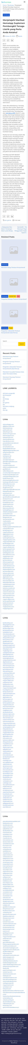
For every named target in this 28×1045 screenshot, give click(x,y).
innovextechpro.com (9, 545)
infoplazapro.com (8, 558)
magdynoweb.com (8, 704)
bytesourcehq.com (8, 656)
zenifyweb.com (7, 938)
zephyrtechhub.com (8, 792)
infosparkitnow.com (8, 638)
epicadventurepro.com (9, 914)
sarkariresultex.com (8, 452)
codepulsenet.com (8, 731)
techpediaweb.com (8, 551)
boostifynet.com (7, 868)
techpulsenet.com (8, 691)
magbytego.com (7, 651)
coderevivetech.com (9, 592)
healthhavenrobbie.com (9, 946)
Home (4, 5)
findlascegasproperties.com (11, 944)
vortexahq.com (7, 849)
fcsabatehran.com (8, 502)
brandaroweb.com (8, 805)
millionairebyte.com (8, 1003)
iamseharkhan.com (8, 446)
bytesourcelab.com (8, 740)
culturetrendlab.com (9, 925)
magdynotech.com (8, 732)
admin (20, 36)
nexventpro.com (7, 869)
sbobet (24, 1020)
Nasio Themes (13, 1041)
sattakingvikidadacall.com (10, 961)
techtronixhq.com (8, 623)
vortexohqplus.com (8, 886)
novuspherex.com (8, 860)
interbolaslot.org (7, 428)
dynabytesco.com (8, 899)
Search (5, 341)
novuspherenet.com (8, 784)
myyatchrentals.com (9, 465)
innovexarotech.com (9, 595)
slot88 (25, 1028)
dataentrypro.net (7, 432)
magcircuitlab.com (8, 680)
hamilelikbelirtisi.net (8, 890)
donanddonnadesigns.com (10, 948)
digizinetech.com (7, 577)
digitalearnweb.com (8, 426)
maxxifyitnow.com (8, 744)
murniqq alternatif (12, 1026)
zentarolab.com (7, 797)
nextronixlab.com (8, 751)
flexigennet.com (7, 517)
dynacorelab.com (8, 842)
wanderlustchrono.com (9, 923)
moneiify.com (6, 463)
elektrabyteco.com (8, 686)
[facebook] (4, 40)
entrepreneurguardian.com (10, 966)
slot (17, 1020)
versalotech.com (7, 892)
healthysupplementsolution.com (12, 526)
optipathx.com (7, 749)
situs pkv (12, 1020)
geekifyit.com (6, 469)
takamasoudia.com (8, 508)
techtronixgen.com (8, 543)
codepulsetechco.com (9, 660)
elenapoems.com (8, 499)
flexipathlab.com (7, 777)
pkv (4, 397)
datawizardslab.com (8, 903)
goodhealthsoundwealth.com (11, 497)
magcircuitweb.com (8, 547)
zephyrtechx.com (8, 871)
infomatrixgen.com (8, 579)
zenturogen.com (7, 768)
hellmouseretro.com (9, 500)
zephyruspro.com (8, 747)
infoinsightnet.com (8, 654)
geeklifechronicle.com (9, 907)
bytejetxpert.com (8, 605)
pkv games (8, 220)
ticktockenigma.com (8, 929)
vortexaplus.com (8, 781)
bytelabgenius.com (8, 552)
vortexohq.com (7, 912)
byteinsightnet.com (8, 658)
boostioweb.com (8, 825)
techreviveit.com (7, 560)
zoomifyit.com (7, 807)
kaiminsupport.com (8, 435)
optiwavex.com (7, 788)
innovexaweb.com (8, 770)
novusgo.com (7, 920)
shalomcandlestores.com (10, 467)
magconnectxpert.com (9, 688)
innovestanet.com (8, 755)
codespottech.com (8, 528)
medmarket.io (7, 521)
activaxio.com (7, 897)
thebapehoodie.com (8, 491)
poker (4, 408)
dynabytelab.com (8, 830)
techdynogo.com (8, 530)
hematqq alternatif (12, 1024)
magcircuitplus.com (8, 599)
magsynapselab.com (9, 541)
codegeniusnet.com (8, 652)
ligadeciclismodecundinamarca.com (13, 990)
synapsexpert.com (8, 796)
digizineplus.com (7, 736)
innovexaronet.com (8, 667)
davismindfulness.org (9, 1002)
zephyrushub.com (8, 827)
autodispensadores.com (10, 977)
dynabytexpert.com (8, 757)
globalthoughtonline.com (10, 461)
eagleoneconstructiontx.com (11, 949)
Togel (10, 328)
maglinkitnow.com (8, 536)
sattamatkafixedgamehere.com (12, 964)
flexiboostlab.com (8, 884)
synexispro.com (7, 987)
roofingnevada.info (8, 983)
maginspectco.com (8, 606)
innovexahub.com (8, 840)
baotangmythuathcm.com (10, 482)
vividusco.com (7, 847)
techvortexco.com (8, 639)
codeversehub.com (8, 719)
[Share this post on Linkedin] (12, 40)
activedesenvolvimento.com (11, 955)
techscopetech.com (8, 703)
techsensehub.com (8, 630)
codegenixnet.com (8, 586)
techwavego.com (8, 699)
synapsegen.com (8, 775)
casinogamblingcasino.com (11, 476)
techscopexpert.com (9, 549)
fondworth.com (7, 445)
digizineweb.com (7, 662)
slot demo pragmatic (9, 393)
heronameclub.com (8, 519)
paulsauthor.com (8, 513)
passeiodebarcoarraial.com (11, 443)
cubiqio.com (6, 905)
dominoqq (6, 399)
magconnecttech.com (9, 936)
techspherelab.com (8, 716)
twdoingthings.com (8, 510)
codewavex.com (7, 682)
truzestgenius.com (8, 690)
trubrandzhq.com (8, 866)
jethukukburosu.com (9, 484)
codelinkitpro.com (8, 626)
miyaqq (10, 1031)
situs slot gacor (12, 1022)
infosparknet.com (8, 742)
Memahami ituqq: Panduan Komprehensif (13, 267)
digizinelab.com (7, 697)
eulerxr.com (6, 931)
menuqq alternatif (6, 1018)
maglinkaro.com (7, 710)
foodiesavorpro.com (9, 910)
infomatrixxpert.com (8, 665)
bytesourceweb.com (9, 588)
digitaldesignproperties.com (11, 450)
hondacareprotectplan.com (11, 474)
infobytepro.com (7, 649)
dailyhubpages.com (8, 957)
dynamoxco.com (8, 766)
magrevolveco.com (8, 593)
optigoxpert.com (7, 873)
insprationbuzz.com (8, 441)
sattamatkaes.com (8, 471)
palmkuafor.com (7, 430)
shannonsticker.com (8, 439)
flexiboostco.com (8, 823)
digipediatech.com (8, 534)
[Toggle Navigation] (24, 2)
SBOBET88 (12, 296)
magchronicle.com (8, 532)
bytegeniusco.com (8, 564)
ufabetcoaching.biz (8, 1000)
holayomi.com (7, 989)
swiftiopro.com (7, 888)
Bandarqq (11, 5)
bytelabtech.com (8, 632)
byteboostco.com (8, 684)
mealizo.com (6, 454)
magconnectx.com (8, 985)
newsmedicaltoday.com (10, 981)
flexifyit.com (6, 758)
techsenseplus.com (8, 567)
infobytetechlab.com (9, 582)
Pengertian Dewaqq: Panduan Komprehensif (14, 299)
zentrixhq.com (7, 753)
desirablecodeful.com (9, 515)
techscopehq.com (8, 734)
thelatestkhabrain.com (9, 448)
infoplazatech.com (8, 643)
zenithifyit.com (7, 851)
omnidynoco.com (8, 790)
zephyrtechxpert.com (9, 693)
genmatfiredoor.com (9, 942)
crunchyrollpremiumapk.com (11, 473)
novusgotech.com (8, 762)
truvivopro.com (7, 845)
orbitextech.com (7, 935)
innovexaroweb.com (9, 706)
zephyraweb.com (8, 855)
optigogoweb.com (8, 803)
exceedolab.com (7, 896)
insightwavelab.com (8, 916)
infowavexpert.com (8, 562)
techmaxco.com (7, 894)
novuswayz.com (7, 875)
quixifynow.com (7, 745)
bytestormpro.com (8, 922)
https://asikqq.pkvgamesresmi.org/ (11, 1033)
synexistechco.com (8, 843)
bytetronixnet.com (8, 603)
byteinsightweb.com (8, 538)
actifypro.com (7, 877)
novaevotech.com (8, 675)
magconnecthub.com (9, 723)
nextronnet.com (7, 764)
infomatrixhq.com (8, 671)
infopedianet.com (8, 729)
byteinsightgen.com (8, 575)
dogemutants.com (8, 504)
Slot (18, 296)
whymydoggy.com (8, 424)
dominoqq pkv (7, 395)
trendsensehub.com (8, 927)
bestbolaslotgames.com (10, 962)
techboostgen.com (8, 628)
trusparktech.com (8, 864)
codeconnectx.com (8, 664)
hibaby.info (6, 968)
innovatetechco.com (9, 554)
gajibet (15, 1031)
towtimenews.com (8, 478)
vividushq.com (7, 779)
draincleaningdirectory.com (11, 480)
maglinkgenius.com (8, 678)
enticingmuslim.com (8, 495)
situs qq (5, 410)
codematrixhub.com (8, 566)
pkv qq (14, 1018)
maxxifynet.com (7, 838)
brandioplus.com (8, 771)
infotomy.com (7, 525)
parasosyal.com (7, 493)
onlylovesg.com (7, 953)
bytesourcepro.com (8, 714)
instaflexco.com (7, 881)
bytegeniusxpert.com (9, 645)
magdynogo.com (8, 608)
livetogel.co (6, 940)
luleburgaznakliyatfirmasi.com (11, 489)
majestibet (4, 1031)
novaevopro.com (8, 862)
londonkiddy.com (8, 998)
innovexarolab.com (8, 580)
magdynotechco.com (9, 636)
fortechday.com (7, 1005)
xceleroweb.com (7, 801)
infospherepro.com (8, 909)
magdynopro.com (8, 556)
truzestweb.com (7, 794)
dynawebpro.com (8, 773)
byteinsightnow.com (8, 590)
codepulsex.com (7, 701)
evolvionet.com (7, 832)
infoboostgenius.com (9, 569)
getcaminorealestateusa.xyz (11, 1007)
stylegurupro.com (8, 901)
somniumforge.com (8, 486)
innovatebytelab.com (9, 647)
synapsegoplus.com (9, 727)
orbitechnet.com (7, 786)
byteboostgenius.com (9, 725)
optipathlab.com (7, 829)
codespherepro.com (9, 584)
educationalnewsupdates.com (11, 821)
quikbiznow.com (7, 799)
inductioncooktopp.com (10, 979)
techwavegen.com (8, 571)
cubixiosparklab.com (9, 673)
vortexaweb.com (8, 856)
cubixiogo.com (7, 783)
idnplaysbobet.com (8, 959)
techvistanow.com (8, 669)
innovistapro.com (8, 882)
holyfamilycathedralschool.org (11, 996)
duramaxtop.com (8, 506)
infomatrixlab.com (8, 717)
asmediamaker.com (8, 460)
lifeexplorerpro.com (8, 918)
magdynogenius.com (9, 539)
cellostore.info (7, 458)
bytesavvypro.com (8, 573)
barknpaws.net (7, 456)
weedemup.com (7, 972)
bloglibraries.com (8, 487)
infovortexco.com (8, 695)
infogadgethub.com (8, 624)
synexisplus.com (7, 834)
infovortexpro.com (8, 597)
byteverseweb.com (8, 721)
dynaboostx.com (8, 879)
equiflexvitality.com (8, 951)
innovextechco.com (8, 677)
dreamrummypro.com (9, 433)
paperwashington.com (9, 970)
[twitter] (8, 40)
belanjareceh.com (8, 437)
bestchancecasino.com (9, 974)
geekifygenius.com (8, 933)
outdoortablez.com (8, 523)
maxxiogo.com (7, 760)
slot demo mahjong (8, 406)
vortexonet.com (7, 836)
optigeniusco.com (8, 858)
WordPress (14, 1043)
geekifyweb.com (7, 641)
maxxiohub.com (7, 853)
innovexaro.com (7, 738)
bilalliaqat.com (7, 975)
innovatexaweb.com (8, 634)
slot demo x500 (10, 113)
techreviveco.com (8, 708)
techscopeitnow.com (9, 601)
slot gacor (4, 1022)
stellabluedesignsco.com (10, 512)
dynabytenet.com (8, 712)
